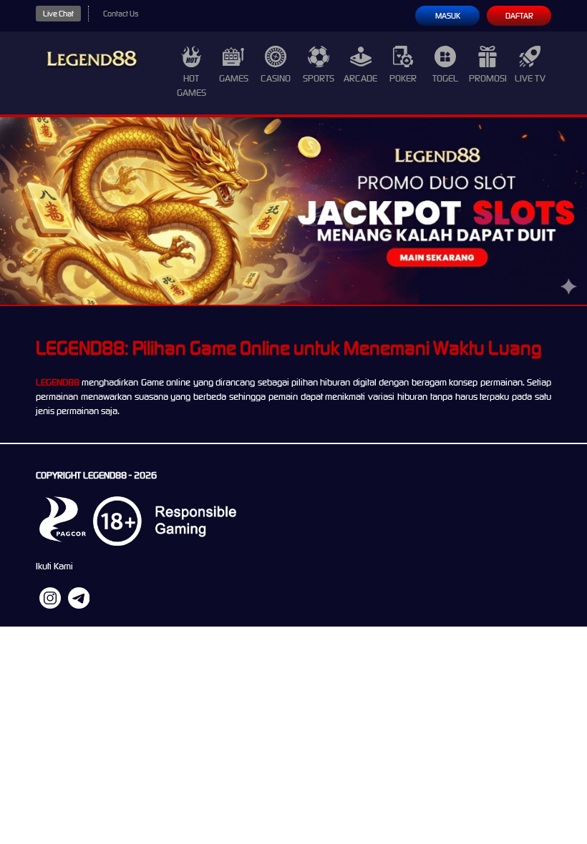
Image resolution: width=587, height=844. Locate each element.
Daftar (519, 16)
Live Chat (58, 14)
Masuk (447, 16)
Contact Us (120, 14)
